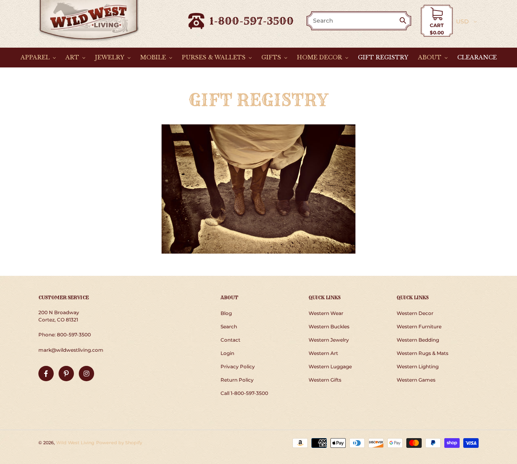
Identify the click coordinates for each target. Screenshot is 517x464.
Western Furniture (419, 326)
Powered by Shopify (119, 442)
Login (227, 353)
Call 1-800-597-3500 (244, 393)
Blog (226, 313)
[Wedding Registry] (258, 189)
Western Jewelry (329, 340)
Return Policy (237, 380)
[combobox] (353, 20)
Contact (230, 340)
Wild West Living (75, 442)
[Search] (404, 21)
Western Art (323, 353)
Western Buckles (329, 326)
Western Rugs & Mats (422, 353)
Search (229, 326)
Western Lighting (418, 366)
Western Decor (415, 313)
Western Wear (326, 313)
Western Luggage (330, 366)
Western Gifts (325, 380)
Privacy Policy (238, 366)
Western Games (416, 380)
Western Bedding (418, 340)
